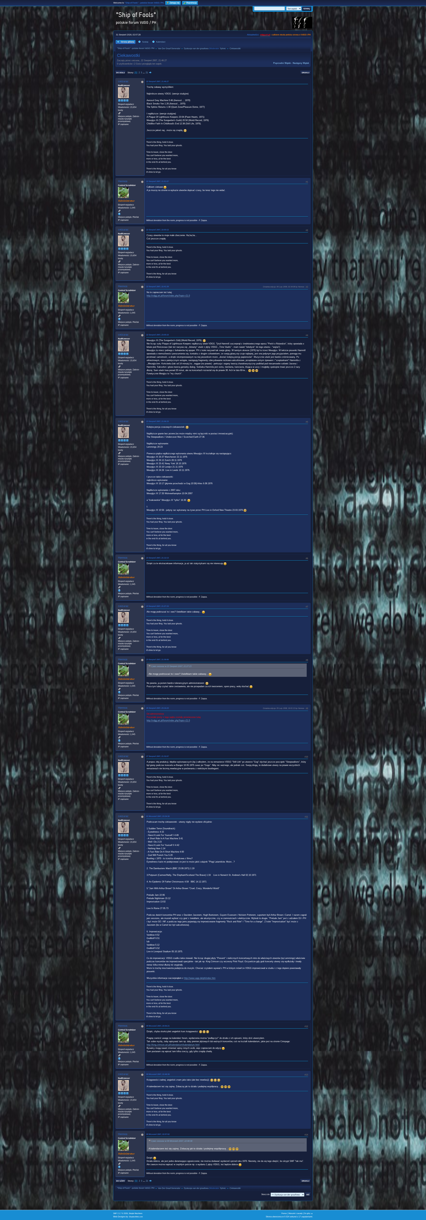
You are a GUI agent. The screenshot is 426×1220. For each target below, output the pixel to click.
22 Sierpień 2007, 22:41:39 (157, 287)
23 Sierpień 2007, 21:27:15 (157, 606)
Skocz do (265, 1194)
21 (147, 72)
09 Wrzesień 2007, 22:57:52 (158, 1134)
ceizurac (123, 81)
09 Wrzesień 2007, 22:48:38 (158, 1074)
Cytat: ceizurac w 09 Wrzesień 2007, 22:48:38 (171, 1141)
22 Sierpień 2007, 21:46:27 (157, 81)
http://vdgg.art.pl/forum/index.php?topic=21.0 (168, 295)
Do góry (120, 1181)
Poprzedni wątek (282, 63)
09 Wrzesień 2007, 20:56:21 (158, 1026)
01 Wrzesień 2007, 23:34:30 (158, 816)
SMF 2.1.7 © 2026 (120, 1213)
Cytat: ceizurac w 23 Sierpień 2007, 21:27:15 (171, 666)
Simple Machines (135, 1213)
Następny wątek (301, 63)
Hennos (122, 181)
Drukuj (305, 73)
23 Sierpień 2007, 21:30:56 (157, 660)
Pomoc (284, 1213)
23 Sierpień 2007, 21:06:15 (157, 421)
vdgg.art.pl (265, 35)
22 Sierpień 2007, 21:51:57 (157, 181)
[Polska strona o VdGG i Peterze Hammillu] (119, 214)
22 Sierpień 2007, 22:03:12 (157, 230)
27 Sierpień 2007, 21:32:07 (157, 756)
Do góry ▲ (308, 1213)
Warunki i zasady (296, 1213)
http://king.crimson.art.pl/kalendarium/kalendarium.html (173, 1044)
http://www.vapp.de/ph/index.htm (199, 978)
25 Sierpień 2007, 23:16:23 (157, 708)
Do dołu (120, 73)
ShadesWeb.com (136, 1217)
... (144, 72)
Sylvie (222, 48)
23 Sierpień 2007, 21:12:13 (157, 558)
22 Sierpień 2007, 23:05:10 (157, 335)
